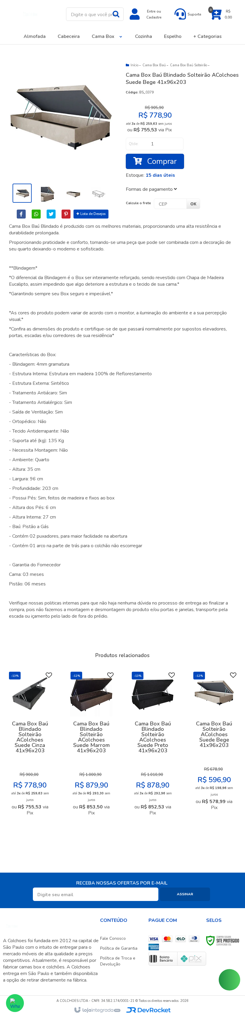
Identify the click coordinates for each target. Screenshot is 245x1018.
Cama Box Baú (154, 65)
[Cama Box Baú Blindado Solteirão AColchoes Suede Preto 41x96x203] (152, 745)
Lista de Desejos (92, 214)
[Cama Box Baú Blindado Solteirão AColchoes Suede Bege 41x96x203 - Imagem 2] (47, 193)
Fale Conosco (113, 938)
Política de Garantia (118, 948)
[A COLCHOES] (30, 14)
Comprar (161, 161)
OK (193, 204)
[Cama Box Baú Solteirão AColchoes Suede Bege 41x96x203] (214, 742)
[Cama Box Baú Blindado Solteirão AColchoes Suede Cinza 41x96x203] (29, 745)
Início (134, 65)
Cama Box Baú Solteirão (188, 65)
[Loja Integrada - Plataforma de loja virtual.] (96, 1010)
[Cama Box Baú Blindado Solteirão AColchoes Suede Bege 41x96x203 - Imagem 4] (97, 193)
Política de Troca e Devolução (117, 961)
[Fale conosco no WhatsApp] (15, 1003)
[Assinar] (185, 894)
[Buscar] (116, 13)
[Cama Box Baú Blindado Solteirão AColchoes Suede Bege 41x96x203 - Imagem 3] (72, 193)
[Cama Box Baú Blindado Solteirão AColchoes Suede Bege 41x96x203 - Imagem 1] (22, 193)
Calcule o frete (138, 203)
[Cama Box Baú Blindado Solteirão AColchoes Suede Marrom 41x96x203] (91, 745)
